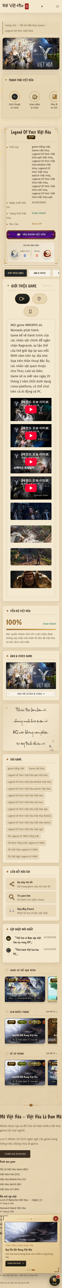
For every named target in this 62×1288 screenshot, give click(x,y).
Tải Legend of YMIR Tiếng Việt (23, 836)
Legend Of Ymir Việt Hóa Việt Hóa (25, 795)
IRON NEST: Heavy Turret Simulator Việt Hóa (23, 1224)
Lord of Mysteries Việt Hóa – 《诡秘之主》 (22, 1200)
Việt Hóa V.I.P (7, 1189)
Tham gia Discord (15, 1154)
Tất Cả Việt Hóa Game (32, 25)
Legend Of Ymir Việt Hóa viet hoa (25, 802)
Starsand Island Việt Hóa (13, 1208)
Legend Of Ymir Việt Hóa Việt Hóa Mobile (29, 815)
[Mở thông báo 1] (28, 1270)
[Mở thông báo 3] (34, 1270)
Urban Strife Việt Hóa (11, 1216)
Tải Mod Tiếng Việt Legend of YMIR (26, 842)
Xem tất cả (51, 1012)
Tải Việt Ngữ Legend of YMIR (22, 856)
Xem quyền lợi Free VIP (20, 1263)
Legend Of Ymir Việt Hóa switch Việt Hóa (29, 788)
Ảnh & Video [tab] (40, 273)
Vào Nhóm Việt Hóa (34, 234)
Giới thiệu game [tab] (16, 273)
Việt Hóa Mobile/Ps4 (10, 1179)
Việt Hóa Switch (8, 1184)
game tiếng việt (16, 768)
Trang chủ (10, 25)
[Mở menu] (57, 6)
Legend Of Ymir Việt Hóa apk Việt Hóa (28, 775)
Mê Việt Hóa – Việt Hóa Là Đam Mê (30, 1116)
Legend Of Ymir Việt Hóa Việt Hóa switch (29, 822)
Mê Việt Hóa (12, 6)
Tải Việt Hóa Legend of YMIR (22, 849)
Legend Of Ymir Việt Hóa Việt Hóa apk (28, 809)
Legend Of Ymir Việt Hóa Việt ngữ (25, 829)
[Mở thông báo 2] (32, 1270)
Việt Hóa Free (7, 1174)
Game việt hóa (36, 768)
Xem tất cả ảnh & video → (31, 693)
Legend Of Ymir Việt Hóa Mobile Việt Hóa (29, 782)
